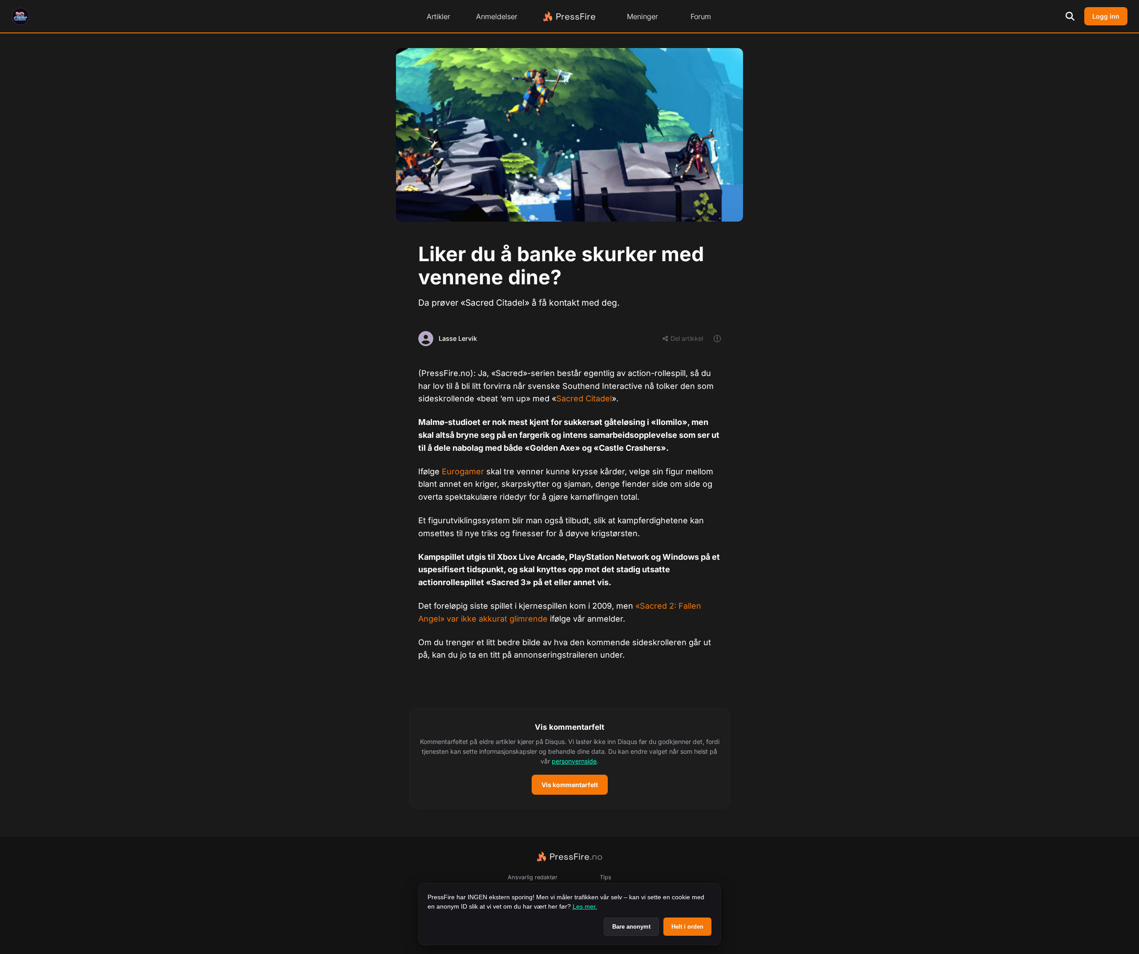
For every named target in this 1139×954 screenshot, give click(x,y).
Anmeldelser (496, 16)
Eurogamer (463, 471)
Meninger (642, 16)
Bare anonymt (631, 926)
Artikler (438, 16)
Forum (701, 16)
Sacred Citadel (584, 398)
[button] (569, 758)
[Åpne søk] (1070, 16)
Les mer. (585, 906)
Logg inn (1105, 16)
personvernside (574, 761)
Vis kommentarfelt (569, 784)
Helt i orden (687, 926)
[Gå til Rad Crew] (20, 16)
